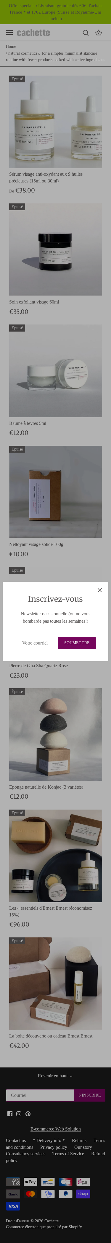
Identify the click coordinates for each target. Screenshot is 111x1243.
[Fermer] (99, 590)
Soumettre (77, 643)
